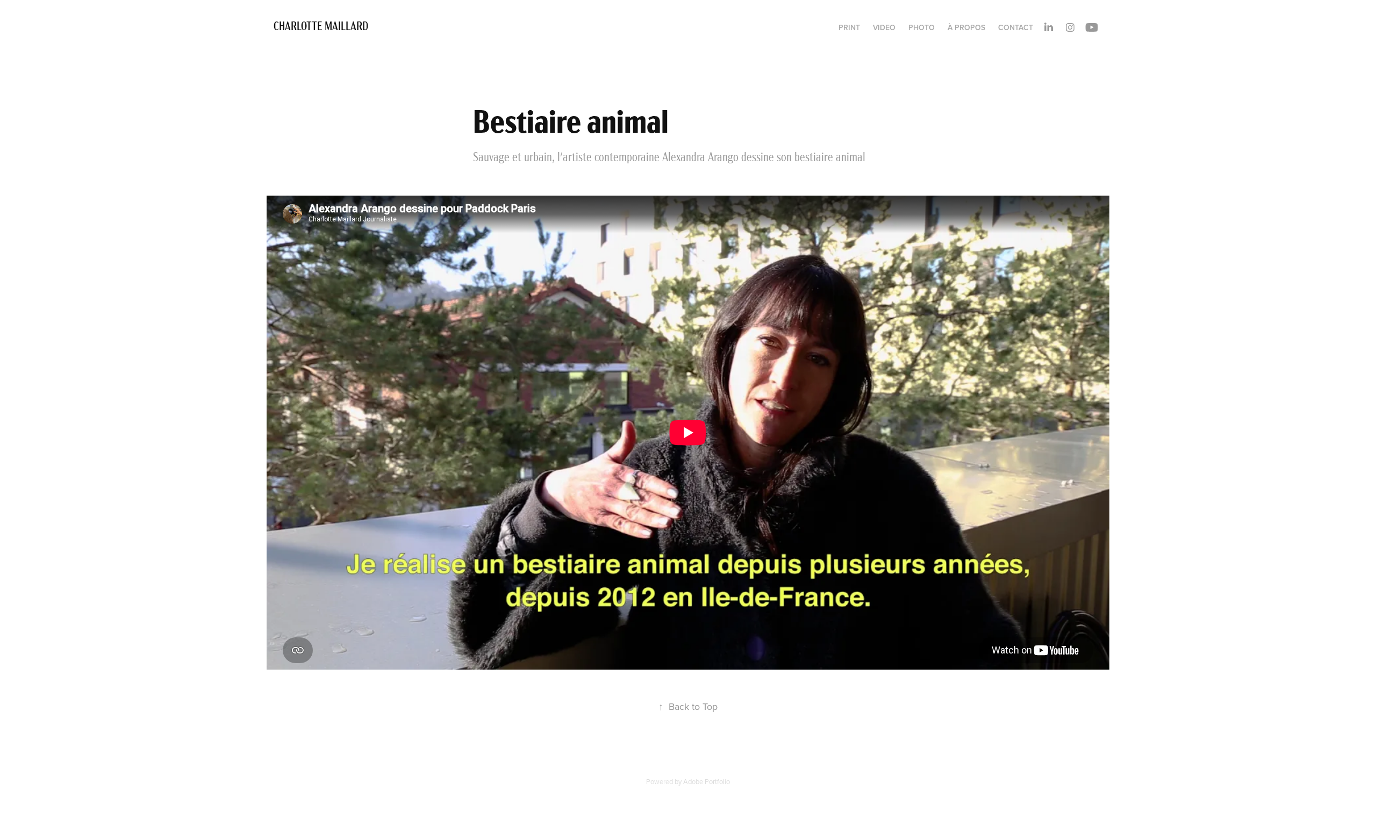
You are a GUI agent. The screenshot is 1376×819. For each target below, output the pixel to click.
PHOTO (921, 27)
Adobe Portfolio (706, 781)
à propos (966, 27)
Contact (1015, 27)
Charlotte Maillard (322, 25)
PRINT (849, 27)
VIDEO (884, 27)
